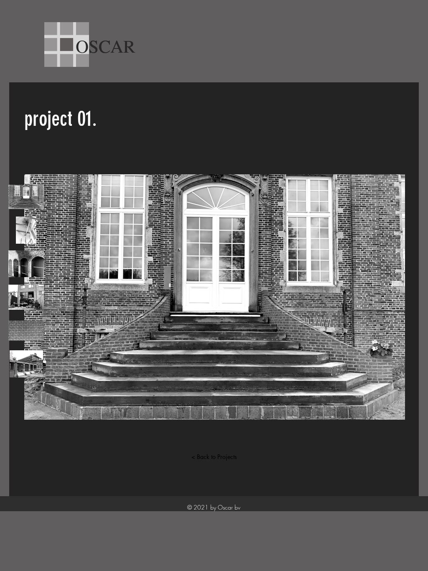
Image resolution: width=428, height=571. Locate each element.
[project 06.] (26, 363)
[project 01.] (26, 196)
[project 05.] (26, 330)
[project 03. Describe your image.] (26, 263)
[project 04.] (26, 297)
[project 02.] (26, 230)
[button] (214, 297)
